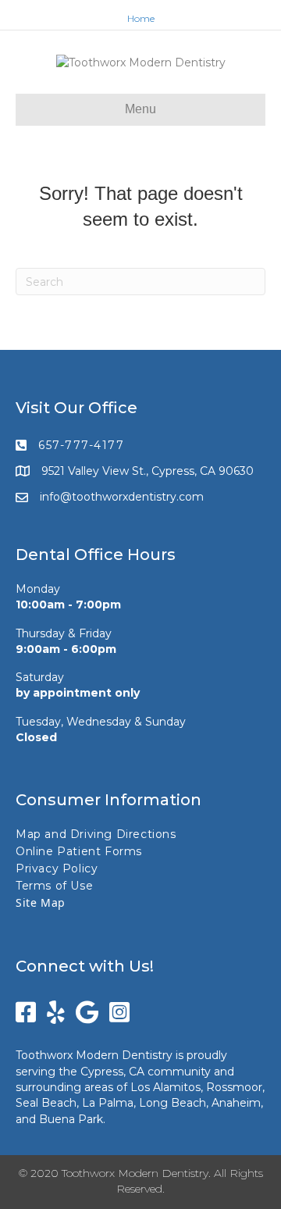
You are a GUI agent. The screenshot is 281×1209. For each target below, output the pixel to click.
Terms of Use (54, 886)
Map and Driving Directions (96, 834)
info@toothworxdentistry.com (122, 497)
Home (141, 18)
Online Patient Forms (79, 851)
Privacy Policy (57, 868)
